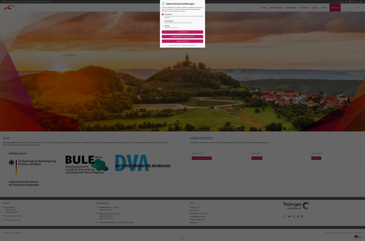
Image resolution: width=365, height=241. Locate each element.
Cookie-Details (192, 45)
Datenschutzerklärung (175, 45)
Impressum (184, 45)
